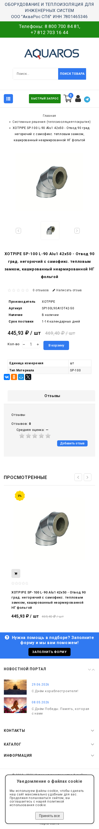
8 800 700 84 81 (62, 26)
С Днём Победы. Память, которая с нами (60, 711)
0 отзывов (41, 290)
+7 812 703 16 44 (49, 32)
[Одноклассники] (14, 377)
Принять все (49, 816)
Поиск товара (72, 74)
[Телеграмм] (87, 99)
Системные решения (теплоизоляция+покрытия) (51, 122)
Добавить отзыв (72, 443)
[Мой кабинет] (78, 99)
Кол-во (14, 344)
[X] (28, 377)
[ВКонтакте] (7, 377)
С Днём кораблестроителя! (55, 691)
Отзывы (52, 396)
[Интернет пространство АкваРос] (49, 54)
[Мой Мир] (21, 377)
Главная (49, 116)
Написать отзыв (69, 290)
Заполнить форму (49, 652)
